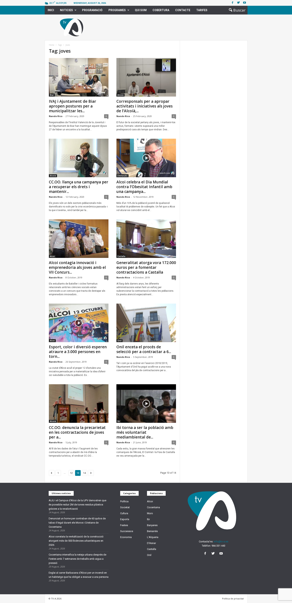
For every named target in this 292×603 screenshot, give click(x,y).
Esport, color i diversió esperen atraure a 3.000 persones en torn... (78, 351)
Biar (52, 95)
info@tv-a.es (221, 541)
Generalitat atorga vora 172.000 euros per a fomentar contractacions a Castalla (146, 267)
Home (51, 45)
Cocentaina (153, 507)
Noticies (66, 10)
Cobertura (161, 10)
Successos (126, 531)
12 (71, 472)
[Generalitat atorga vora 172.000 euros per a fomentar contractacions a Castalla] (146, 238)
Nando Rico (55, 116)
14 (84, 472)
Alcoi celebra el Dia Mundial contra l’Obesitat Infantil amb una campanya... (144, 186)
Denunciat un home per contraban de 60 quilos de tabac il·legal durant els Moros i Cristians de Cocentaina (77, 522)
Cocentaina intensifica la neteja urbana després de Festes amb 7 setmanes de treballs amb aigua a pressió (77, 558)
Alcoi (52, 256)
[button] (236, 10)
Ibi (118, 421)
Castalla (121, 256)
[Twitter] (238, 3)
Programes (117, 10)
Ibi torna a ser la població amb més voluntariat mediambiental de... (144, 432)
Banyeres (152, 525)
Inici (51, 10)
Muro (150, 513)
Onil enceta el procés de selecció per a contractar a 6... (143, 349)
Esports (124, 519)
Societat (125, 507)
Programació (92, 10)
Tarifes (201, 10)
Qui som (141, 10)
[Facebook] (232, 3)
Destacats (122, 175)
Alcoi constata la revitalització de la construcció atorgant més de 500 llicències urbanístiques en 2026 (76, 540)
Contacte (182, 10)
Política (124, 501)
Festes (124, 525)
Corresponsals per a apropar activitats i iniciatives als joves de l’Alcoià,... (144, 106)
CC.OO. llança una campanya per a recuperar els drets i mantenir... (78, 186)
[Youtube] (244, 3)
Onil (119, 340)
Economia (126, 537)
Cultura (124, 513)
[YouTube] (221, 553)
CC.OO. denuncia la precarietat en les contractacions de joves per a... (77, 432)
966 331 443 (218, 545)
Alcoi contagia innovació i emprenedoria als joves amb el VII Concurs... (77, 267)
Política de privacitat (233, 598)
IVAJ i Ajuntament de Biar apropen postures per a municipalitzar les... (72, 106)
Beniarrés (152, 531)
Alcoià (120, 95)
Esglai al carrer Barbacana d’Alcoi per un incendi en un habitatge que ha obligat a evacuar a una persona (78, 574)
